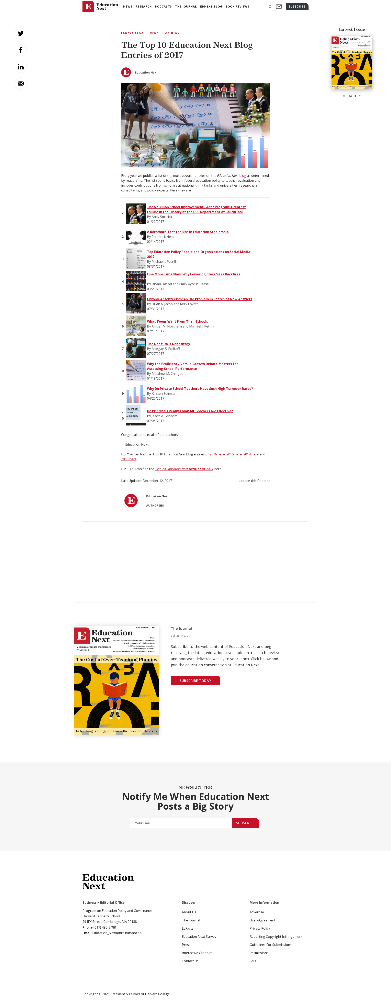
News (154, 33)
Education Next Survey (199, 936)
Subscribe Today (195, 680)
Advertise (257, 912)
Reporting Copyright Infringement (276, 936)
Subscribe (245, 823)
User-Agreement (262, 920)
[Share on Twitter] (21, 33)
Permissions (259, 953)
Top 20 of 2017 (184, 469)
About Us (189, 912)
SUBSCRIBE (297, 6)
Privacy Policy (260, 928)
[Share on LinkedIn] (21, 67)
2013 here (128, 459)
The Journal (191, 920)
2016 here (217, 454)
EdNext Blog (132, 33)
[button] (270, 6)
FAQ (253, 961)
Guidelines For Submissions (271, 944)
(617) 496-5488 (104, 927)
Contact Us (190, 961)
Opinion (172, 33)
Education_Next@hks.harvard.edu (117, 933)
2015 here (234, 454)
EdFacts (187, 928)
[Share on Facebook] (21, 50)
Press (186, 944)
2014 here (251, 454)
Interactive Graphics (197, 953)
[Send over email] (21, 83)
